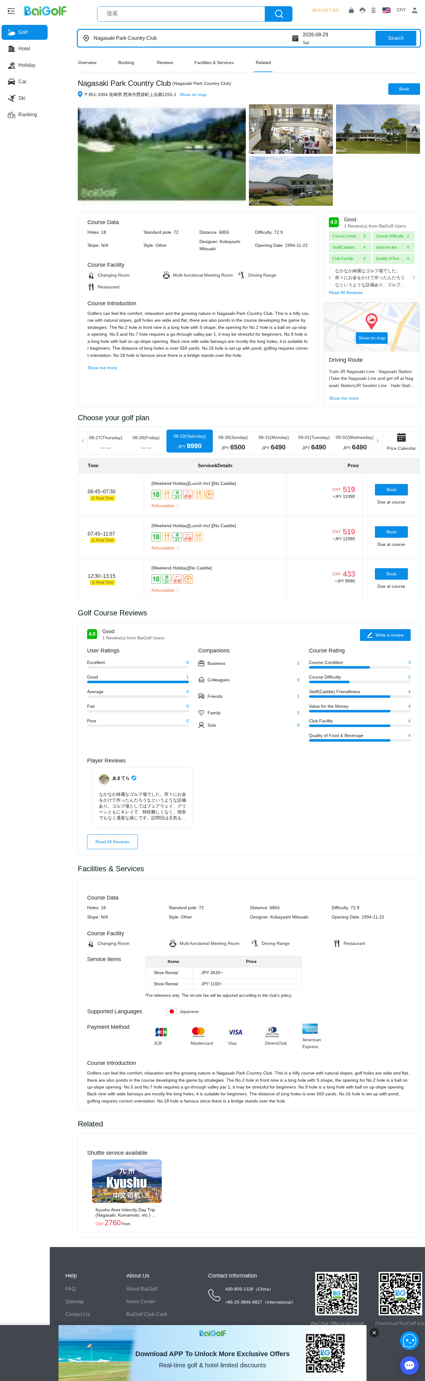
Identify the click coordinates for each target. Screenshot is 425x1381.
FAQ (70, 1288)
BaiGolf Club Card (146, 1314)
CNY (401, 9)
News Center (140, 1301)
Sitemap (74, 1301)
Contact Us (77, 1314)
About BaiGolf (141, 1288)
